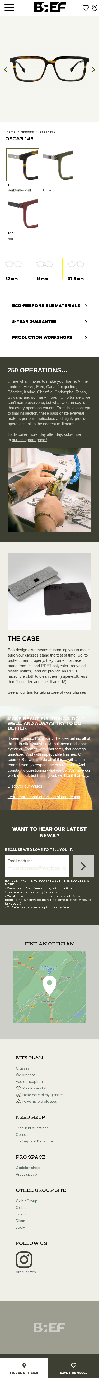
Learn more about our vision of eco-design (44, 796)
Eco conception (29, 1082)
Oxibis (21, 1208)
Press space (26, 1174)
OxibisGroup (26, 1201)
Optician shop (28, 1168)
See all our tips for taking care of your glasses (47, 692)
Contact (23, 1135)
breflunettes (26, 1272)
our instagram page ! (29, 439)
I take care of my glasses (43, 1095)
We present (25, 1075)
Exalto (21, 1214)
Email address (20, 861)
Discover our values (25, 786)
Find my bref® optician (35, 1141)
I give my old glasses (39, 1101)
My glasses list (34, 1088)
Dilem (20, 1221)
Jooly (20, 1227)
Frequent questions (32, 1128)
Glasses (23, 1068)
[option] (49, 69)
